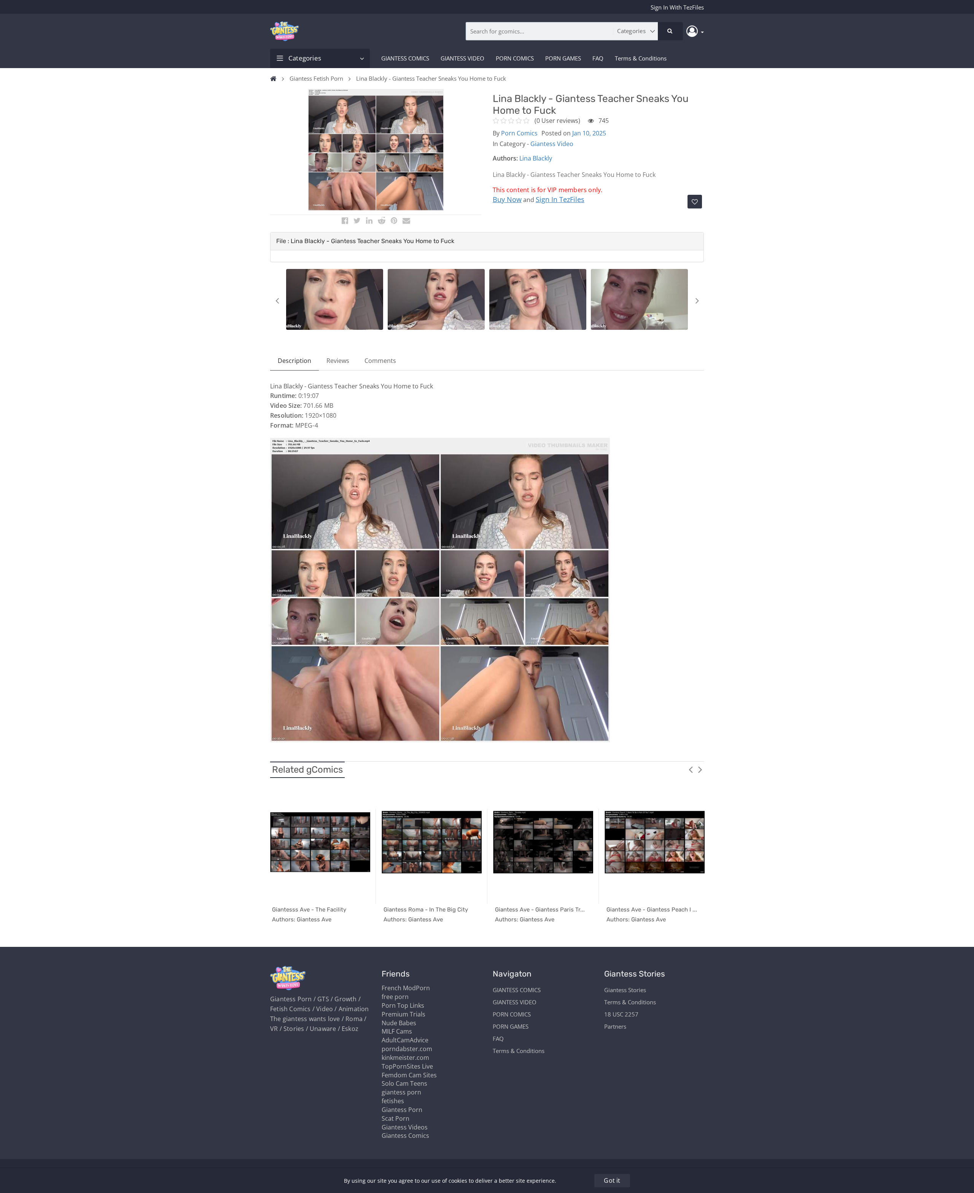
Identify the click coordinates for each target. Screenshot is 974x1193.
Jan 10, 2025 (589, 133)
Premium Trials (403, 1014)
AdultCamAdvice (405, 1040)
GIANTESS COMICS (405, 58)
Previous (277, 300)
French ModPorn (406, 988)
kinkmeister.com (405, 1057)
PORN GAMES (563, 58)
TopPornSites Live (407, 1066)
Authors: (505, 158)
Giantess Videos (405, 1127)
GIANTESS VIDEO (462, 58)
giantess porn (401, 1092)
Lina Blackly (535, 158)
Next (697, 300)
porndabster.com (407, 1049)
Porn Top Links (403, 1005)
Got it (612, 1180)
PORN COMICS (515, 58)
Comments (380, 360)
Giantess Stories (625, 990)
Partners (615, 1026)
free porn (395, 997)
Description (294, 360)
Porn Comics (519, 133)
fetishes (393, 1101)
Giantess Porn (402, 1110)
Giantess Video (551, 144)
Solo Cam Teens (404, 1083)
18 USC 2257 (621, 1014)
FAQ (597, 58)
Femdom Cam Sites (409, 1075)
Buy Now (507, 199)
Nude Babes (399, 1023)
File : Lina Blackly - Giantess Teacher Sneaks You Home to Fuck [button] (365, 241)
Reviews (337, 360)
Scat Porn (395, 1118)
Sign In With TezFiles (677, 7)
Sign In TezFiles (560, 199)
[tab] (487, 241)
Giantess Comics (405, 1135)
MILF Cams (397, 1031)
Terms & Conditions (641, 58)
